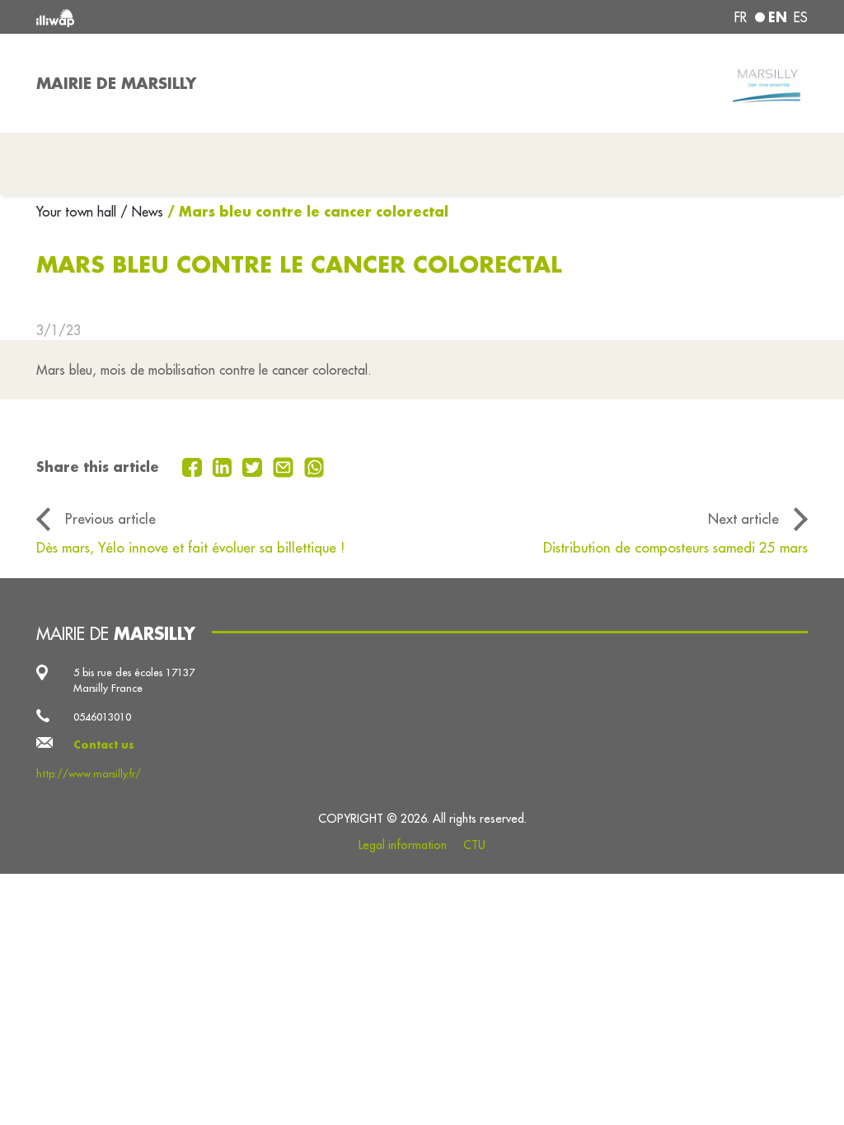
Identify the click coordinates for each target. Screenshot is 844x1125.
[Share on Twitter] (254, 465)
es (801, 17)
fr (740, 17)
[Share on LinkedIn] (224, 465)
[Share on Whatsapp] (314, 465)
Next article (743, 518)
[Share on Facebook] (194, 465)
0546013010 (102, 716)
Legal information (403, 845)
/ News (141, 211)
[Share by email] (285, 465)
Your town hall (78, 211)
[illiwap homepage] (191, 17)
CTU (474, 845)
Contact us (103, 744)
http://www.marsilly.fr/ (88, 773)
